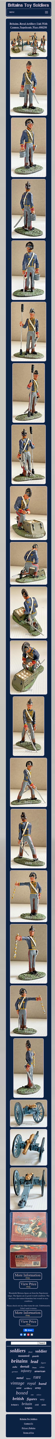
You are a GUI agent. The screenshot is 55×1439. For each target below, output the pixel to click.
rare (37, 1376)
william (42, 1367)
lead (34, 1361)
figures (32, 1399)
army (38, 1387)
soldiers (18, 1350)
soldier (41, 1351)
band (42, 1384)
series (44, 1405)
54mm (34, 1367)
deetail (24, 1366)
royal (31, 1383)
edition (39, 1395)
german (15, 1372)
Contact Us (28, 1423)
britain (27, 1404)
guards (35, 1356)
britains (19, 1361)
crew (32, 1395)
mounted (23, 1355)
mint (18, 1387)
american (39, 1371)
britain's (15, 1405)
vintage (17, 1383)
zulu (14, 1366)
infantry (26, 1371)
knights (28, 1408)
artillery (28, 1388)
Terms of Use (28, 1432)
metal (19, 1378)
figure (43, 1363)
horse (28, 1378)
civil (37, 1405)
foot (30, 1352)
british (18, 1398)
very (42, 1399)
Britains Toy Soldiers (28, 1418)
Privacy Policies (28, 1428)
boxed (22, 1392)
